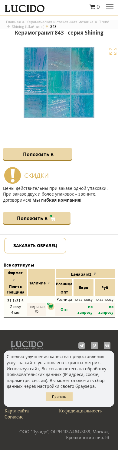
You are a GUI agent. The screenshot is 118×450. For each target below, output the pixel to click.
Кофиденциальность (80, 411)
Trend (104, 22)
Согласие (14, 417)
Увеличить (112, 51)
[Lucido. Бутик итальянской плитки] (59, 7)
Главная (13, 22)
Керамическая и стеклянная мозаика (60, 22)
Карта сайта (17, 411)
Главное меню (109, 7)
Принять (59, 396)
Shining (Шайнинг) (28, 27)
